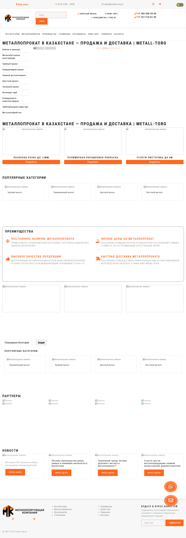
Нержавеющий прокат (13, 69)
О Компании (59, 515)
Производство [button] (49, 34)
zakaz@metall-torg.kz (113, 4)
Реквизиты (105, 512)
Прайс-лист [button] (93, 34)
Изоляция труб (9, 92)
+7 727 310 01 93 (146, 17)
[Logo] (23, 511)
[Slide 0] (98, 48)
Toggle (180, 5)
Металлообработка (12, 112)
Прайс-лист (112, 14)
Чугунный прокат (10, 87)
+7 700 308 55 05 (146, 13)
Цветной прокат (10, 81)
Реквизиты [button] (106, 34)
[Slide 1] (105, 48)
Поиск (41, 21)
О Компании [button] (64, 34)
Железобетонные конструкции (11, 56)
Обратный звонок (88, 14)
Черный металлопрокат (14, 75)
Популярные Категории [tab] (17, 342)
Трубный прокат (10, 64)
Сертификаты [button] (79, 34)
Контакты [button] (119, 34)
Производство (60, 512)
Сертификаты (106, 506)
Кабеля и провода (11, 49)
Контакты (104, 515)
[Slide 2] (112, 48)
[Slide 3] (118, 48)
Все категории (60, 506)
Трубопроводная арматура (15, 107)
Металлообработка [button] (31, 34)
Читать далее (15, 472)
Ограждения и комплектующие (10, 99)
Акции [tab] (41, 342)
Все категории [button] (12, 34)
